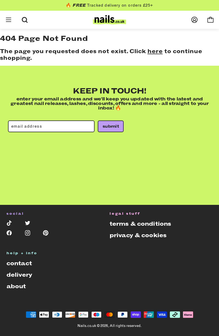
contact (19, 263)
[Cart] (210, 20)
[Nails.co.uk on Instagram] (30, 234)
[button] (9, 13)
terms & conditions (140, 223)
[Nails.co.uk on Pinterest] (48, 234)
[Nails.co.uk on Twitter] (30, 224)
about (16, 286)
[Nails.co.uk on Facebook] (11, 234)
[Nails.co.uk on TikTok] (11, 224)
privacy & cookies (138, 235)
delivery (19, 274)
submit (111, 126)
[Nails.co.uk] (109, 20)
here (155, 51)
